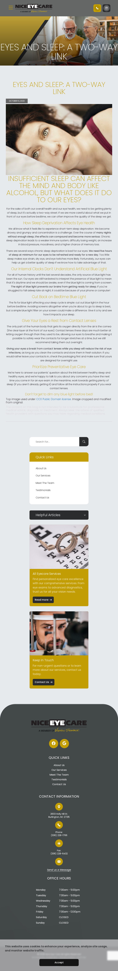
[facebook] (53, 743)
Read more (41, 600)
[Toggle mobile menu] (11, 7)
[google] (64, 743)
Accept (59, 962)
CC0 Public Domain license (53, 399)
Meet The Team (45, 483)
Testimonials (43, 490)
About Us (41, 468)
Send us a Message (59, 870)
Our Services (43, 475)
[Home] (33, 8)
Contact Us (42, 497)
